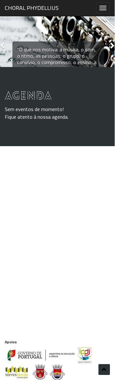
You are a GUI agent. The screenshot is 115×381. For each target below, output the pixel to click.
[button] (3, 45)
